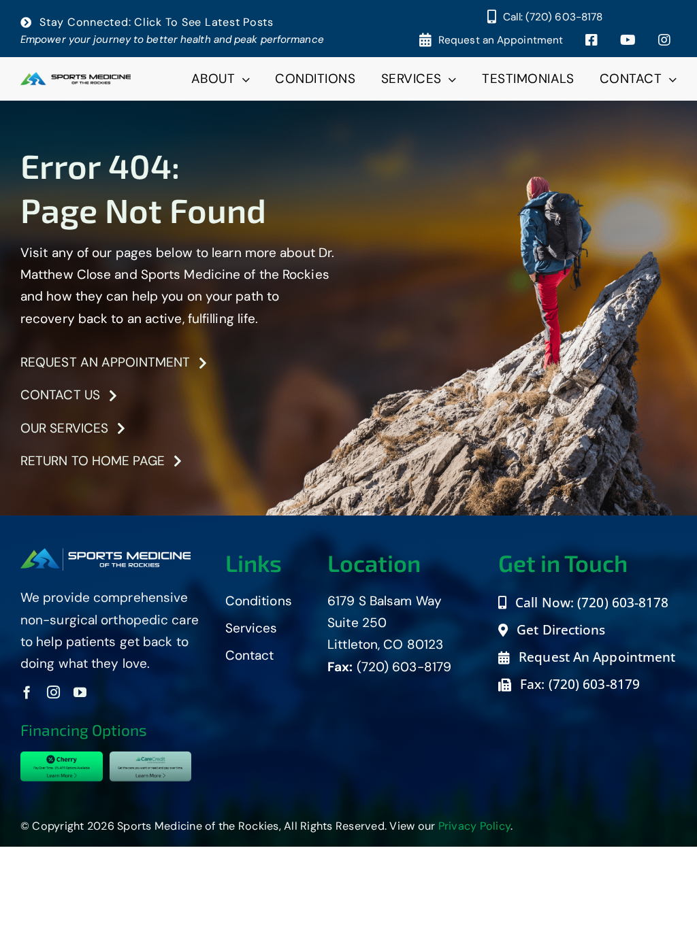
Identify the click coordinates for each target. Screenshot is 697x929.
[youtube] (80, 692)
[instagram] (53, 692)
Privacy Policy (474, 826)
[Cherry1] (61, 757)
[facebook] (26, 692)
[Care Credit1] (150, 757)
